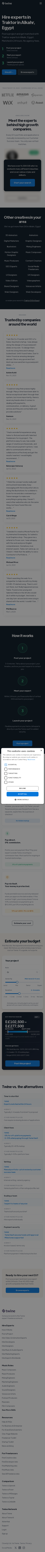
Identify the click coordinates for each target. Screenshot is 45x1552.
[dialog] (22, 776)
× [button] (41, 750)
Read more (31, 760)
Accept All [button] (22, 794)
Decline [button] (22, 788)
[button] (22, 799)
